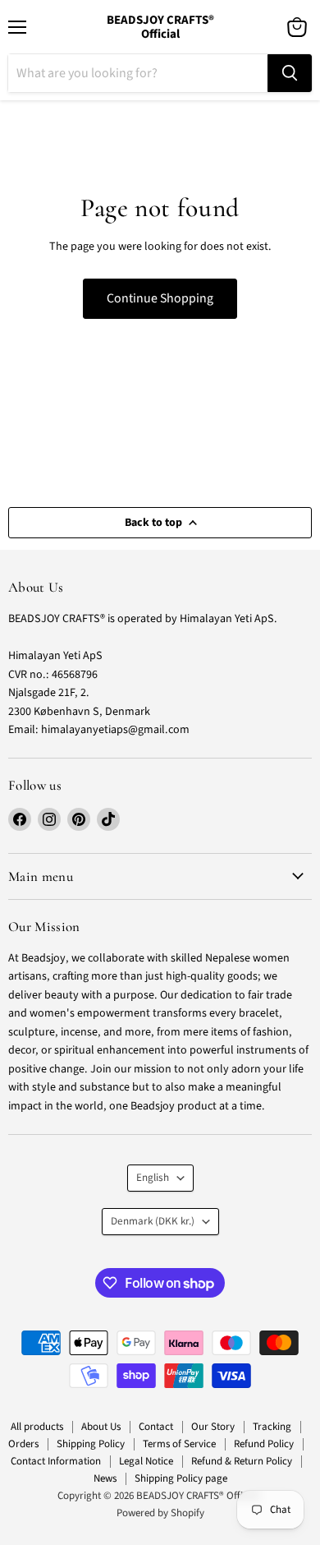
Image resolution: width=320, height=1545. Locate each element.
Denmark (152, 1221)
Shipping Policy (91, 1444)
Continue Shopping (160, 298)
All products (37, 1426)
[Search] (289, 73)
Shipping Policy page (181, 1478)
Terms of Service (179, 1444)
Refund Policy (264, 1444)
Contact (156, 1426)
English (152, 1177)
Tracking (272, 1426)
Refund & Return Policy (241, 1461)
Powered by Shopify (160, 1513)
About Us (101, 1426)
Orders (23, 1444)
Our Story (213, 1426)
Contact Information (56, 1461)
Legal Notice (146, 1461)
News (105, 1478)
